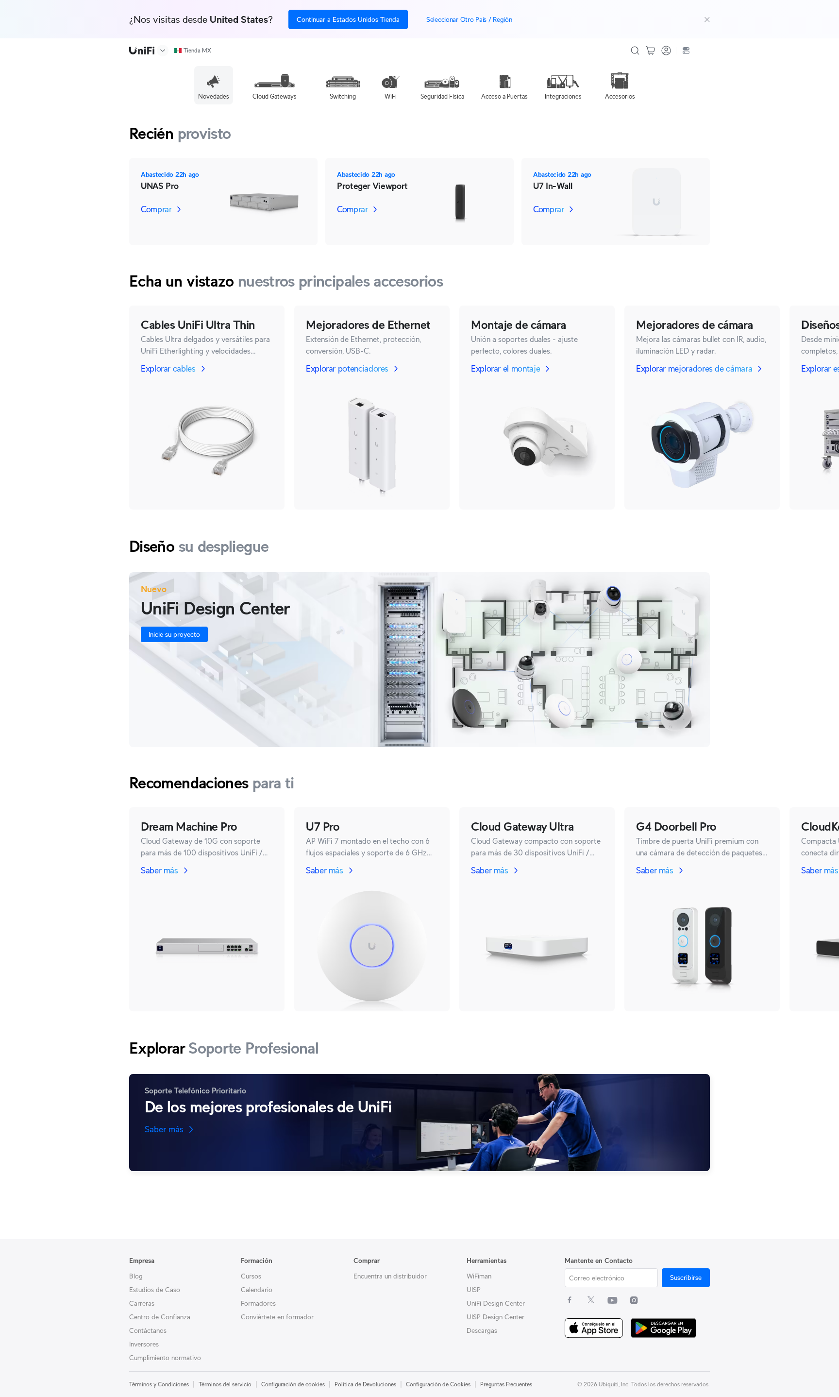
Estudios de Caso (154, 1290)
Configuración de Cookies (438, 1384)
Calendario (256, 1290)
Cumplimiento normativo (165, 1358)
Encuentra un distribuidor (390, 1276)
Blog (136, 1276)
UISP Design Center (495, 1317)
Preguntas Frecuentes (506, 1384)
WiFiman (479, 1276)
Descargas (482, 1330)
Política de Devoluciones (365, 1384)
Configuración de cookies (293, 1384)
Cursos (251, 1276)
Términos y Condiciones (159, 1384)
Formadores (258, 1303)
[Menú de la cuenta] (666, 50)
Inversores (144, 1344)
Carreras (141, 1303)
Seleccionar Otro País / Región (469, 19)
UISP (474, 1290)
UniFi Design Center (496, 1303)
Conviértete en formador (277, 1317)
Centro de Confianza (159, 1317)
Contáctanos (148, 1330)
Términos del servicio (225, 1384)
